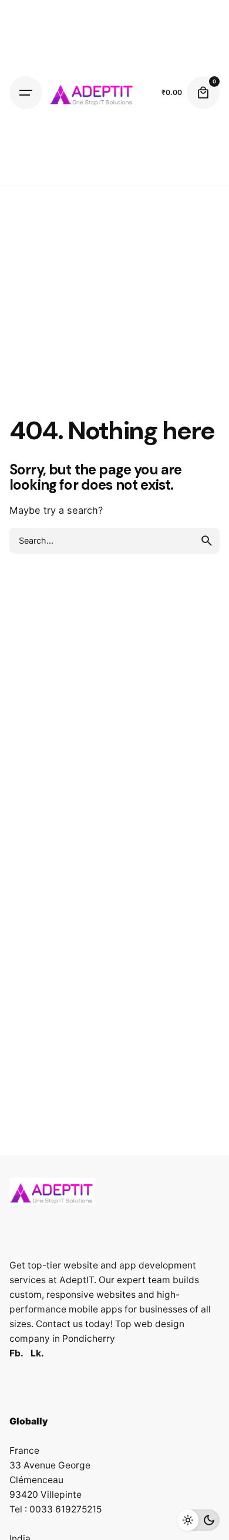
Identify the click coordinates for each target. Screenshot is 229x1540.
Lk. (37, 1353)
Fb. (16, 1353)
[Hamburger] (25, 92)
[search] (207, 541)
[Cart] (203, 92)
